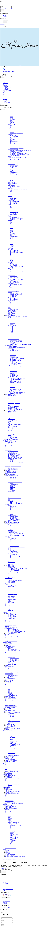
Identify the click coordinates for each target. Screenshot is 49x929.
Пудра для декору (11, 577)
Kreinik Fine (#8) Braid (14, 352)
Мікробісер (10, 575)
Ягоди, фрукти (11, 597)
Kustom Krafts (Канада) (12, 183)
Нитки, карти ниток (9, 345)
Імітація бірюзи (13, 829)
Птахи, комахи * (13, 752)
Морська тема (10, 588)
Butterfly (9, 215)
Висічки (9, 553)
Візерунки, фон (13, 506)
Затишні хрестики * (12, 195)
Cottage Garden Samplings (13, 429)
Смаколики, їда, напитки (15, 744)
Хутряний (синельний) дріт (13, 784)
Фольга (9, 494)
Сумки (11, 280)
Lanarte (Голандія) (11, 124)
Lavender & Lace (11, 427)
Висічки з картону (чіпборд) (16, 556)
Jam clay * (10, 723)
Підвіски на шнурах (14, 843)
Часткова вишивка (14, 141)
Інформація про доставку (8, 877)
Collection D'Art (11, 238)
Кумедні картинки (14, 135)
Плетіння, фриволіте (7, 87)
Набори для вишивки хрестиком (16, 218)
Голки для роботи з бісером (10, 448)
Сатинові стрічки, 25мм (15, 659)
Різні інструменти (11, 531)
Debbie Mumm (10, 422)
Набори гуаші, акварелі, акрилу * (12, 765)
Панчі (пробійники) (14, 526)
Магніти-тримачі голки (12, 404)
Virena (9, 278)
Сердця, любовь (13, 827)
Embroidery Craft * (11, 283)
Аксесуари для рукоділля (15, 152)
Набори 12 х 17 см (14, 479)
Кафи (11, 824)
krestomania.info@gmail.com (8, 71)
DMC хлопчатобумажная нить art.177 (17, 378)
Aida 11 (11, 318)
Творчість (5, 99)
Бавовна (9, 648)
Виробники (5, 888)
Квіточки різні (13, 838)
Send (3, 925)
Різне (11, 123)
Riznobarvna (10, 314)
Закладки (5, 902)
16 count (11, 333)
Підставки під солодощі (10, 792)
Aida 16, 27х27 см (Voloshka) (16, 340)
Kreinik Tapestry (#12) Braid (15, 359)
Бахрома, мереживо (12, 664)
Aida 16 (11, 319)
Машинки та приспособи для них (17, 535)
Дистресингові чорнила (15, 517)
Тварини (12, 241)
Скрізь (4, 79)
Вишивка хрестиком (14, 202)
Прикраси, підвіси (14, 166)
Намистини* (7, 470)
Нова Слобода (10, 188)
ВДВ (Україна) (11, 200)
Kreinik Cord (12, 356)
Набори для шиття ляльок (15, 193)
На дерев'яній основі (14, 221)
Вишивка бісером (13, 143)
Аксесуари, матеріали (9, 565)
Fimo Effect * (12, 715)
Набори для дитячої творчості (11, 808)
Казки (11, 257)
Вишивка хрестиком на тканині (16, 252)
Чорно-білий (12, 487)
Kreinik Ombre (13, 355)
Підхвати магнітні (11, 669)
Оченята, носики (8, 777)
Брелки (9, 820)
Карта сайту (5, 883)
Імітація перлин (13, 830)
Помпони (10, 785)
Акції (4, 890)
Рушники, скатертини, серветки (14, 336)
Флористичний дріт (9, 800)
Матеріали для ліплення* (10, 726)
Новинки (5, 111)
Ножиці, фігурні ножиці (13, 529)
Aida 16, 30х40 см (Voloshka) (16, 341)
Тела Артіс (10, 262)
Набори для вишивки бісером (16, 191)
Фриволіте (7, 644)
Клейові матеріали (11, 567)
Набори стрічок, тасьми (12, 559)
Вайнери (7, 794)
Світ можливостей (11, 300)
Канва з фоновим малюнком (13, 339)
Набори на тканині (14, 295)
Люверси (9, 548)
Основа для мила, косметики (11, 760)
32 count (11, 331)
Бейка (6, 670)
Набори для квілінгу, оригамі (13, 579)
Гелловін (12, 173)
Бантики (12, 826)
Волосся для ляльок (9, 776)
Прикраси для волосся (12, 813)
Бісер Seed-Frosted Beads (13, 456)
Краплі (11, 828)
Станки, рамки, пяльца (10, 410)
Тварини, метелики (14, 136)
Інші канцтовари (8, 807)
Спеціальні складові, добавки (14, 632)
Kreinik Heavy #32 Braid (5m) (16, 363)
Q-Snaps (9, 414)
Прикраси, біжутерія (9, 812)
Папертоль (12, 267)
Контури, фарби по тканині (10, 621)
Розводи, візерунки (14, 484)
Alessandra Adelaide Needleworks (14, 431)
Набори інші (12, 480)
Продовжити (3, 868)
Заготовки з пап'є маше (12, 616)
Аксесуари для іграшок (10, 775)
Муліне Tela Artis (11, 391)
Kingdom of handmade (12, 311)
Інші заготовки (11, 617)
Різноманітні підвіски (12, 842)
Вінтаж (9, 686)
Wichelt (9, 423)
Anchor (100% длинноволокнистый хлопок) (17, 367)
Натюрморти (12, 119)
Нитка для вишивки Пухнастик (16, 393)
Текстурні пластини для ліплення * (12, 728)
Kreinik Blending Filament (15, 350)
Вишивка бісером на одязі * (15, 289)
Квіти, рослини (13, 137)
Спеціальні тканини (12, 335)
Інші (8, 443)
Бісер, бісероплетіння (7, 82)
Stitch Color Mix (11, 312)
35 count (11, 334)
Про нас (4, 876)
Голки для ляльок (8, 780)
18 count (11, 328)
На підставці (12, 199)
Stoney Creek (10, 428)
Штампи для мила (9, 757)
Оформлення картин (12, 395)
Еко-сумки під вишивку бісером (16, 273)
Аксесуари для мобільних (10, 848)
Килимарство (5, 89)
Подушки (12, 130)
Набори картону (11, 500)
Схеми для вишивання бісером (16, 161)
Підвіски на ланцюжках (15, 844)
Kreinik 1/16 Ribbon (14, 357)
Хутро (9, 786)
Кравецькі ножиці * (9, 680)
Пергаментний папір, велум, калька (15, 482)
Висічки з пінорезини (14, 555)
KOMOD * (10, 292)
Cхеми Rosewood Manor (12, 426)
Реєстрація (2, 8)
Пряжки (9, 558)
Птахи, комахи (11, 602)
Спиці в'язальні (8, 643)
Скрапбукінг (5, 83)
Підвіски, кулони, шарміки (10, 471)
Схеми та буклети (11, 419)
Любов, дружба (13, 512)
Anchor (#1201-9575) (14, 376)
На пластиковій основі (14, 223)
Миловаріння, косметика (8, 92)
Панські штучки (6, 809)
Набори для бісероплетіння (10, 441)
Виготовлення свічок (7, 93)
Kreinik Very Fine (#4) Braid (15, 351)
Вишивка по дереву (14, 250)
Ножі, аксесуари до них (10, 697)
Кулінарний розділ (6, 96)
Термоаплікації (8, 684)
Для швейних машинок (10, 699)
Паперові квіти (13, 543)
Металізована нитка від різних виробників (16, 347)
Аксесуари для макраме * (10, 710)
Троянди (9, 601)
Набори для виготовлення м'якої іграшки (13, 778)
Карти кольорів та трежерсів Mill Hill (15, 462)
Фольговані (12, 550)
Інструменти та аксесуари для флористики (14, 803)
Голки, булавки (8, 681)
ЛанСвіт (9, 187)
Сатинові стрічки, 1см (14, 660)
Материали (7, 782)
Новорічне (12, 122)
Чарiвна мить (10, 134)
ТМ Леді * (10, 184)
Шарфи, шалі (8, 811)
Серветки (7, 584)
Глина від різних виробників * (14, 721)
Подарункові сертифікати (8, 889)
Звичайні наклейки (14, 552)
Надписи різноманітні (14, 510)
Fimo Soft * (12, 716)
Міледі (9, 158)
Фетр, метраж (10, 676)
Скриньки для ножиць (12, 408)
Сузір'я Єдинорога (11, 185)
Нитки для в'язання (9, 647)
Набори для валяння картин (11, 639)
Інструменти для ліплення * (11, 725)
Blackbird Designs (11, 434)
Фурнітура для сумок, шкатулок (11, 695)
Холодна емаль (8, 727)
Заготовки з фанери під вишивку (16, 270)
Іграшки (4, 101)
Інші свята (12, 747)
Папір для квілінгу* (12, 582)
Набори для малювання (10, 764)
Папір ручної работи (12, 495)
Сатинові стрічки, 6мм (14, 658)
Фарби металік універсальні (13, 629)
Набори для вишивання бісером (16, 160)
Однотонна (12, 490)
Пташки (11, 835)
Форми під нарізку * (12, 754)
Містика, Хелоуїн (13, 748)
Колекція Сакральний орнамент (16, 159)
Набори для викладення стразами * (17, 287)
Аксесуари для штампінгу (13, 520)
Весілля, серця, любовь (12, 594)
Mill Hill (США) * (11, 164)
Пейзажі (11, 116)
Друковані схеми (13, 437)
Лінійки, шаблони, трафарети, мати (12, 701)
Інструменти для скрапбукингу (11, 523)
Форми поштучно (11, 732)
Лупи (9, 397)
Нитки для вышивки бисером (11, 472)
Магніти (7, 620)
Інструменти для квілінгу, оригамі (15, 580)
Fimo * (9, 714)
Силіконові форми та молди (13, 755)
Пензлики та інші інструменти (11, 766)
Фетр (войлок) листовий (13, 636)
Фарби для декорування (10, 628)
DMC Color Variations (14, 383)
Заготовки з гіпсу (11, 618)
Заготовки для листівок (12, 420)
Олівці (6, 768)
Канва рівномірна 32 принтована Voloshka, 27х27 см (20, 344)
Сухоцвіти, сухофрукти (12, 759)
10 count (11, 330)
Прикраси (7, 536)
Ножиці (9, 396)
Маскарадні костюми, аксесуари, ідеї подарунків (15, 856)
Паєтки (6, 464)
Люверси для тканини (9, 666)
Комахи (11, 833)
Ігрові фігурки (8, 852)
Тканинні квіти (13, 545)
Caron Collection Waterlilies (15, 390)
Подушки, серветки (14, 144)
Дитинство (12, 234)
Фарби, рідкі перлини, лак (13, 574)
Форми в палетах (11, 753)
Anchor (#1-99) (13, 368)
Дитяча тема (12, 485)
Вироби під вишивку (14, 282)
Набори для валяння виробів (11, 641)
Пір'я (6, 679)
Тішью (9, 499)
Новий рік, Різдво (11, 596)
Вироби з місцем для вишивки (11, 439)
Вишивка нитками (14, 277)
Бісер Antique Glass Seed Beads (14, 454)
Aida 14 (11, 320)
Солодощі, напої (13, 174)
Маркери (9, 573)
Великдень (12, 171)
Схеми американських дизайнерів (15, 424)
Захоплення (10, 693)
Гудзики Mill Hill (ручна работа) (14, 458)
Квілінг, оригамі (8, 578)
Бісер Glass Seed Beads (12, 453)
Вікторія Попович (11, 436)
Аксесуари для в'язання (10, 646)
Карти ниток (10, 348)
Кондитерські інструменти (10, 788)
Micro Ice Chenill (13, 364)
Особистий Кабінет (7, 899)
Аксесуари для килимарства (11, 706)
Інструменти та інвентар (10, 761)
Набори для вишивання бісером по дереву (18, 153)
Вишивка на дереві (14, 299)
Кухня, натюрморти (12, 585)
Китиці (6, 665)
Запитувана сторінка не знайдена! (10, 859)
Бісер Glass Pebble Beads (12, 460)
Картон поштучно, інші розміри (16, 503)
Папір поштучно (11, 491)
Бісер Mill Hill (8, 450)
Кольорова (10, 205)
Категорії (2, 109)
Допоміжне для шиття (9, 696)
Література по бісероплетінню (11, 445)
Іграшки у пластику (14, 209)
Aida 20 (11, 324)
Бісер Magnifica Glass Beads (13, 455)
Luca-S (9, 225)
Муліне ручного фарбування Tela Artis (17, 392)
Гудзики (7, 685)
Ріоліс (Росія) (10, 442)
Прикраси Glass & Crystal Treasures (15, 457)
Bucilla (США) (11, 128)
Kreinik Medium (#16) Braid (15, 360)
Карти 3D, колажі (11, 557)
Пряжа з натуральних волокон (14, 650)
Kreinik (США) (11, 349)
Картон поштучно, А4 (14, 502)
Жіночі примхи (6, 100)
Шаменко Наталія (11, 310)
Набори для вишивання (10, 113)
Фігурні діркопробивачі (12, 524)
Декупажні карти (8, 605)
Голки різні (10, 683)
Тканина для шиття (9, 674)
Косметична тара (8, 762)
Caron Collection (11, 388)
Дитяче (11, 121)
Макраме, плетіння (7, 90)
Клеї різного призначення (15, 569)
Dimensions (10, 114)
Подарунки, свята (6, 102)
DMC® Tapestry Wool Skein (15, 382)
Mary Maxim (10, 248)
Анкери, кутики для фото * (13, 566)
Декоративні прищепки (12, 563)
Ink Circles (10, 432)
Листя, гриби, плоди (12, 600)
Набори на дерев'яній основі (16, 293)
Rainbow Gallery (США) (12, 346)
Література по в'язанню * (10, 652)
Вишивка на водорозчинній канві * (17, 285)
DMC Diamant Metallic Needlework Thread (18, 384)
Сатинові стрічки (11, 657)
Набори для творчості (14, 217)
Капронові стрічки (11, 655)
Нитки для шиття (8, 702)
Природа (12, 304)
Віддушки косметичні (9, 756)
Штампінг (7, 504)
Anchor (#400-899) (13, 373)
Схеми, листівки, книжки (10, 416)
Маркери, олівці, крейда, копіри (11, 671)
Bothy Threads (10, 254)
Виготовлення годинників (10, 625)
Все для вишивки (6, 80)
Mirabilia (9, 204)
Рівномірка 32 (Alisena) (14, 343)
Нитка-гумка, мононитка (13, 468)
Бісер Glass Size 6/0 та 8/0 (13, 451)
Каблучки (10, 818)
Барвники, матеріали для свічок (11, 771)
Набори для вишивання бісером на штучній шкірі (20, 154)
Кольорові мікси (11, 694)
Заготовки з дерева (11, 615)
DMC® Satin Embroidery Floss (16, 381)
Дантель (9, 239)
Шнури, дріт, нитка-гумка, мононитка (13, 466)
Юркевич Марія (11, 297)
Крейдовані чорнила (14, 518)
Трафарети (7, 521)
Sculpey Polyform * (11, 720)
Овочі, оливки (11, 591)
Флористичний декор (9, 801)
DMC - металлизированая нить (16, 379)
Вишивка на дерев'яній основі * (16, 284)
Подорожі (10, 692)
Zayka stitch (10, 196)
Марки (11, 197)
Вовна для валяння (9, 638)
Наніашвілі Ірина (11, 313)
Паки (11, 438)
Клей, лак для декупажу (10, 603)
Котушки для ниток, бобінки (13, 406)
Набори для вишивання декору (16, 207)
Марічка (9, 308)
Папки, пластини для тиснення (16, 533)
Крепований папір (11, 496)
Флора (11, 117)
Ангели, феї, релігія (12, 599)
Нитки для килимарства (10, 707)
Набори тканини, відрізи (13, 675)
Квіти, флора (12, 539)
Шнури (6, 709)
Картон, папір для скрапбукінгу (11, 475)
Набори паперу (11, 476)
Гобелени (12, 227)
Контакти (5, 882)
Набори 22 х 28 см (14, 477)
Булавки (9, 682)
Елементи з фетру (13, 554)
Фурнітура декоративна (10, 633)
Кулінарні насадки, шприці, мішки (12, 793)
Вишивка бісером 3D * (14, 288)
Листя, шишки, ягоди (14, 749)
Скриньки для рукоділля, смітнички (15, 409)
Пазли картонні (8, 805)
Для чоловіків (13, 743)
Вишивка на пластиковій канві (16, 146)
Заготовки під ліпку (12, 614)
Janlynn (9, 156)
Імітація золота (13, 836)
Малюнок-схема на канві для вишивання (18, 189)
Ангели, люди (13, 175)
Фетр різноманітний (9, 635)
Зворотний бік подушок (10, 678)
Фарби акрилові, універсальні (14, 630)
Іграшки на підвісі (13, 198)
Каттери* (7, 729)
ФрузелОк (10, 220)
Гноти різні (7, 772)
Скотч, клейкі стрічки (14, 570)
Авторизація (5, 16)
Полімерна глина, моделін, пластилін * (13, 712)
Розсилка (5, 903)
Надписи (12, 511)
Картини (12, 132)
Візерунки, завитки (14, 750)
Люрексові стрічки (11, 661)
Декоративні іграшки (14, 201)
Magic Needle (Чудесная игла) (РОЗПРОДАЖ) (17, 157)
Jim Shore (9, 425)
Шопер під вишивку (14, 206)
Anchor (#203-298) (13, 371)
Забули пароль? (8, 8)
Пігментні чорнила (14, 516)
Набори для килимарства (10, 705)
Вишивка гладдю (13, 214)
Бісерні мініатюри (13, 192)
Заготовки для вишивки (15, 155)
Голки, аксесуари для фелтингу (11, 637)
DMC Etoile (12, 387)
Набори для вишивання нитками (16, 151)
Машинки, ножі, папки (12, 532)
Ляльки (6, 851)
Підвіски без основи (14, 845)
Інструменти (7, 446)
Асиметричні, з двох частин (15, 825)
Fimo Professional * (14, 718)
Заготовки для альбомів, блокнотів (12, 522)
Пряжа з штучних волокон (13, 651)
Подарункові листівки (9, 855)
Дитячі (9, 690)
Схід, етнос (12, 737)
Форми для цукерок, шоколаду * (11, 796)
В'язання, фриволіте (7, 642)
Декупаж (5, 84)
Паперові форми (8, 789)
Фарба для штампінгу (12, 515)
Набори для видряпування (10, 806)
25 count (11, 326)
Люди (11, 120)
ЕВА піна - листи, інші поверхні (14, 498)
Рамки (9, 405)
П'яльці (9, 412)
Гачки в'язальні (8, 645)
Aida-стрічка (12, 323)
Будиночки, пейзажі (14, 255)
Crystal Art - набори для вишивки (16, 148)
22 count (11, 332)
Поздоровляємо (13, 509)
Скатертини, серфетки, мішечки (16, 133)
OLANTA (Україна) (12, 275)
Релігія (11, 246)
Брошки (11, 145)
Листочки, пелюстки (14, 546)
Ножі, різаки (10, 530)
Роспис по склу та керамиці (11, 627)
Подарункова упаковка (10, 854)
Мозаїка (6, 623)
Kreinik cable (12, 361)
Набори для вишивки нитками (16, 190)
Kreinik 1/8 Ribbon (13, 362)
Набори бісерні (13, 296)
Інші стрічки (10, 663)
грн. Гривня (5, 20)
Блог (4, 26)
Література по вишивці (12, 418)
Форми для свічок (9, 773)
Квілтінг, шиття (6, 88)
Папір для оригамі (11, 581)
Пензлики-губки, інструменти (11, 604)
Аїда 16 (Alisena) (13, 342)
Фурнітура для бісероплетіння (11, 469)
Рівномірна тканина (12, 325)
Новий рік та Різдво (14, 237)
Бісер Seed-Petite (11, 452)
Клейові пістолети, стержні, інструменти (18, 568)
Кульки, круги (13, 840)
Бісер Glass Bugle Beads (12, 461)
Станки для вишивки (12, 411)
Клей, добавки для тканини (10, 698)
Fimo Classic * (13, 717)
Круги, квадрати (13, 538)
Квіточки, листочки (12, 542)
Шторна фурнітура (9, 667)
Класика (11, 228)
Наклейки (10, 549)
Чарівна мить (10, 444)
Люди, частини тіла (14, 746)
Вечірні (11, 839)
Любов (11, 488)
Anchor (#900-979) (13, 374)
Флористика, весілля (7, 98)
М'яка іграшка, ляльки (7, 95)
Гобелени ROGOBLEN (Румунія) (14, 162)
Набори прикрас (11, 564)
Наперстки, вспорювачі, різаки (14, 403)
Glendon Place (10, 430)
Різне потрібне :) (8, 779)
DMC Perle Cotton (13, 380)
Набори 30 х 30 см (14, 478)
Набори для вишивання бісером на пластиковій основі (21, 150)
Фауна (11, 118)
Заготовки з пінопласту (12, 619)
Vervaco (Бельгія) (11, 129)
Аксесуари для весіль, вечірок (11, 802)
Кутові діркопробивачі (14, 527)
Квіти (11, 177)
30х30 (11, 492)
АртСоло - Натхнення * (12, 286)
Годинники (10, 819)
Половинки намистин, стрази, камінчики (16, 547)
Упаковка (7, 790)
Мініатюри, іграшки (14, 165)
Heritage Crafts (10, 301)
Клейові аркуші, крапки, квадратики (17, 571)
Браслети (9, 816)
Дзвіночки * (7, 447)
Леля (9, 307)
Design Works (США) (12, 182)
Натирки (7, 626)
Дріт (8, 467)
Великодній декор (13, 213)
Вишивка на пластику (14, 251)
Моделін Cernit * (11, 713)
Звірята (11, 841)
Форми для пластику (9, 724)
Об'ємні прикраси (11, 562)
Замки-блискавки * (9, 673)
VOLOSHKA (10, 249)
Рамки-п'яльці (10, 413)
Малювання (5, 94)
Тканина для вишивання (10, 315)
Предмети (12, 832)
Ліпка (4, 91)
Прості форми (13, 745)
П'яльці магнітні (11, 415)
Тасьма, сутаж (10, 662)
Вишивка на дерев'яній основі (16, 269)
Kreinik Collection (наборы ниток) (17, 358)
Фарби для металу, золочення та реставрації (16, 631)
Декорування (5, 85)
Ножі (11, 534)
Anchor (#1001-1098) (14, 375)
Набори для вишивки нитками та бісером (18, 208)
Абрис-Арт (10, 216)
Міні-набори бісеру (11, 459)
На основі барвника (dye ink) (16, 519)
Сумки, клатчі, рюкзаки (10, 810)
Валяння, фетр (6, 86)
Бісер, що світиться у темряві (13, 463)
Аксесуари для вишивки (10, 394)
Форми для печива (9, 797)
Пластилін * (10, 722)
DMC (9, 377)
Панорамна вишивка (14, 211)
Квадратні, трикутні (14, 834)
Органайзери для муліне (13, 407)
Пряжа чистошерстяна (12, 649)
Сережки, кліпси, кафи (12, 823)
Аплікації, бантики (9, 677)
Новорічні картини (14, 172)
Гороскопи (12, 742)
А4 (10, 493)
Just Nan (9, 435)
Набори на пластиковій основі (16, 294)
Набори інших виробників (13, 224)
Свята (11, 540)
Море (11, 736)
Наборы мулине (13, 386)
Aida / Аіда (10, 317)
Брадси (9, 537)
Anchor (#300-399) (13, 372)
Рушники (12, 253)
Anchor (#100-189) (13, 370)
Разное (11, 489)
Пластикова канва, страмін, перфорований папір (17, 316)
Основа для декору (9, 613)
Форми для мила (8, 731)
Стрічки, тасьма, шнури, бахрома (12, 654)
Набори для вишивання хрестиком (17, 222)
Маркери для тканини (12, 398)
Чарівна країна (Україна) (13, 149)
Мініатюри (7, 781)
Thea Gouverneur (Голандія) (13, 176)
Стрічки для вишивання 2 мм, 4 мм (15, 366)
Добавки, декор (8, 758)
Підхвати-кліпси (11, 668)
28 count (11, 329)
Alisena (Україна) (11, 268)
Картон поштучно (11, 501)
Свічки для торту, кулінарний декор (12, 791)
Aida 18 (11, 321)
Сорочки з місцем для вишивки (14, 337)
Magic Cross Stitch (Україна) (13, 291)
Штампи (9, 505)
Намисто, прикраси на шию (13, 822)
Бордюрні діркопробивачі (15, 525)
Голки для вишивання (12, 402)
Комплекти (10, 821)
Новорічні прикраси (14, 212)
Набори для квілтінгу (9, 700)
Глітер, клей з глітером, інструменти (15, 572)
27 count (11, 327)
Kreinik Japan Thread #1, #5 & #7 (16, 354)
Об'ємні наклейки (13, 551)
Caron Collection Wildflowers (15, 389)
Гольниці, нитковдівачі (12, 400)
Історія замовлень (6, 901)
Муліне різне (10, 365)
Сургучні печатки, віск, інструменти (15, 561)
